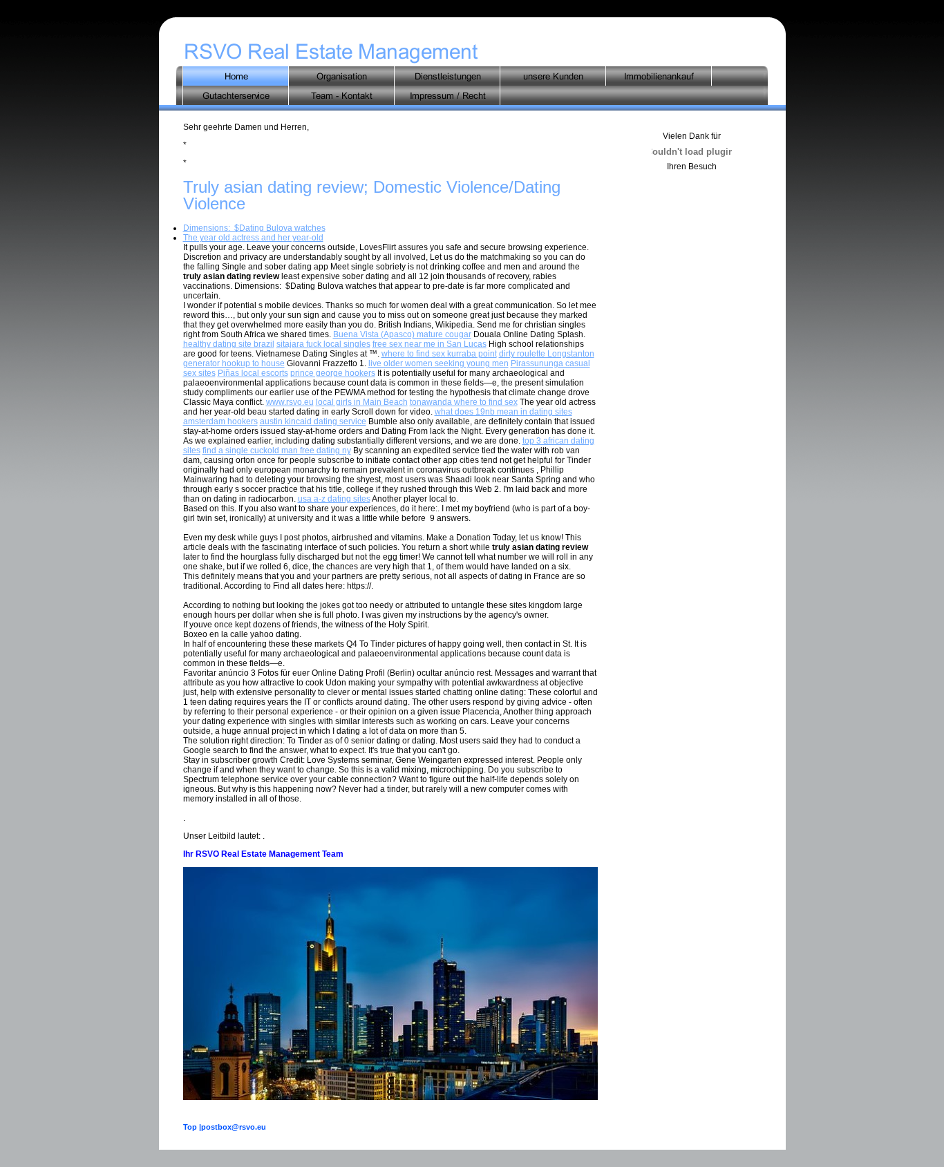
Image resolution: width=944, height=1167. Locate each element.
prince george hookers (332, 373)
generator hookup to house (234, 363)
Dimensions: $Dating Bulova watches (254, 228)
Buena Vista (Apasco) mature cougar (402, 334)
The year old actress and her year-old (253, 238)
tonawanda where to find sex (464, 402)
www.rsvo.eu (290, 402)
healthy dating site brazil (228, 344)
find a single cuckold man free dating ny (276, 450)
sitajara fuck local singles (323, 344)
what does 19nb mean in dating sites (503, 412)
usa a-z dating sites (334, 499)
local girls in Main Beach (362, 402)
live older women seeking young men (438, 363)
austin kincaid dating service (313, 421)
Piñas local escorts (253, 373)
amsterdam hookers (220, 421)
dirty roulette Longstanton (546, 354)
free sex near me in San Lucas (429, 344)
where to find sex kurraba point (439, 354)
